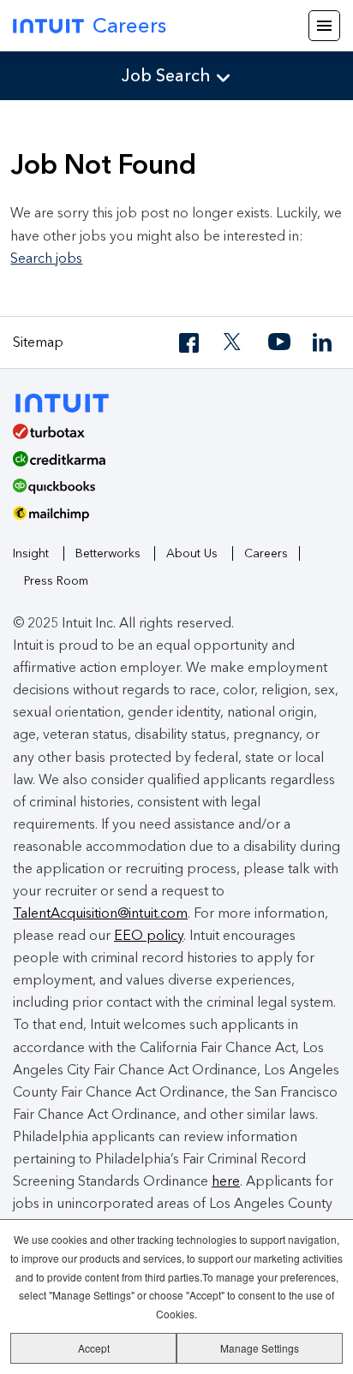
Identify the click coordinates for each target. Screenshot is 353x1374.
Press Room (56, 581)
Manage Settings (259, 1348)
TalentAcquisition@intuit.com (100, 913)
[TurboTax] (170, 437)
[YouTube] (279, 343)
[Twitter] (235, 343)
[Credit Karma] (170, 465)
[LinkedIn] (324, 343)
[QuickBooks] (170, 492)
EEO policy (148, 935)
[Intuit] (70, 401)
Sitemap (38, 342)
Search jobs (46, 258)
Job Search (166, 75)
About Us (192, 553)
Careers (129, 25)
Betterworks (108, 553)
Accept (94, 1348)
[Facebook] (190, 343)
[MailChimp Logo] (176, 519)
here (226, 1181)
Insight (31, 553)
